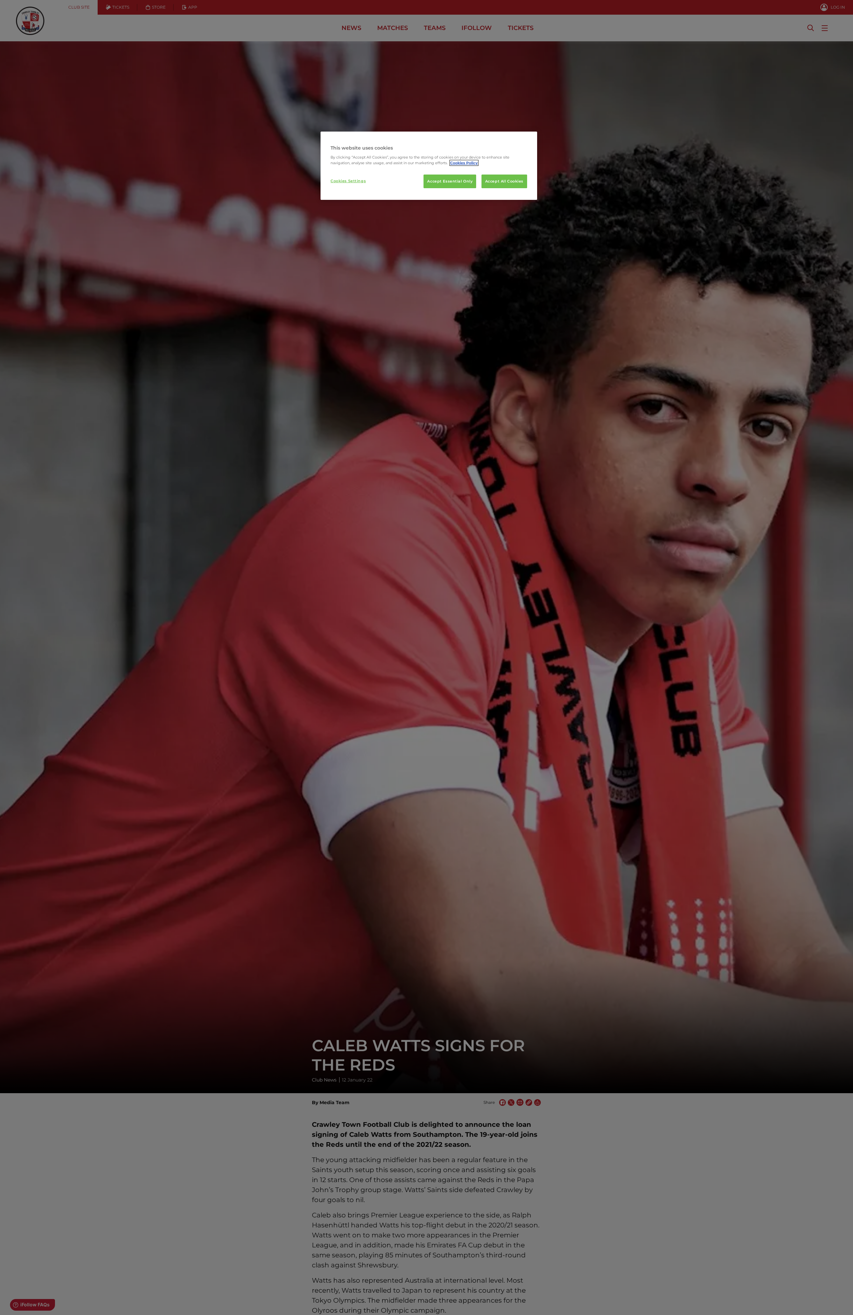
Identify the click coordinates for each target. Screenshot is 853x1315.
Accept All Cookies (504, 181)
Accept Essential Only (449, 181)
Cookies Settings (348, 181)
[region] (429, 166)
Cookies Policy (464, 163)
